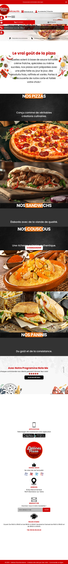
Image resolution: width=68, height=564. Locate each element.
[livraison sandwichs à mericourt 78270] (34, 450)
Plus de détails (34, 377)
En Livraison (19, 22)
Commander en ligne (56, 562)
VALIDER (46, 510)
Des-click (45, 562)
